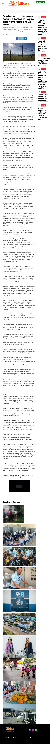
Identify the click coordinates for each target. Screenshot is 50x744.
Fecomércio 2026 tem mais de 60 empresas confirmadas (43, 98)
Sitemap (14, 737)
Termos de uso (9, 737)
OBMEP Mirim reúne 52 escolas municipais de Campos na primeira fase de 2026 (42, 27)
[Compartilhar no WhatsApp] (22, 38)
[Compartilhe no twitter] (19, 38)
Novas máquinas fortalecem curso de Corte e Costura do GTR (42, 113)
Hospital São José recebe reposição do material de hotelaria (42, 46)
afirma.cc (31, 737)
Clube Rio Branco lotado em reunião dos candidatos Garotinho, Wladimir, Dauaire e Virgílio (42, 80)
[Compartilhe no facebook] (17, 38)
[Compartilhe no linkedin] (25, 38)
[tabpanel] (19, 557)
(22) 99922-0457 (41, 2)
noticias (43, 17)
